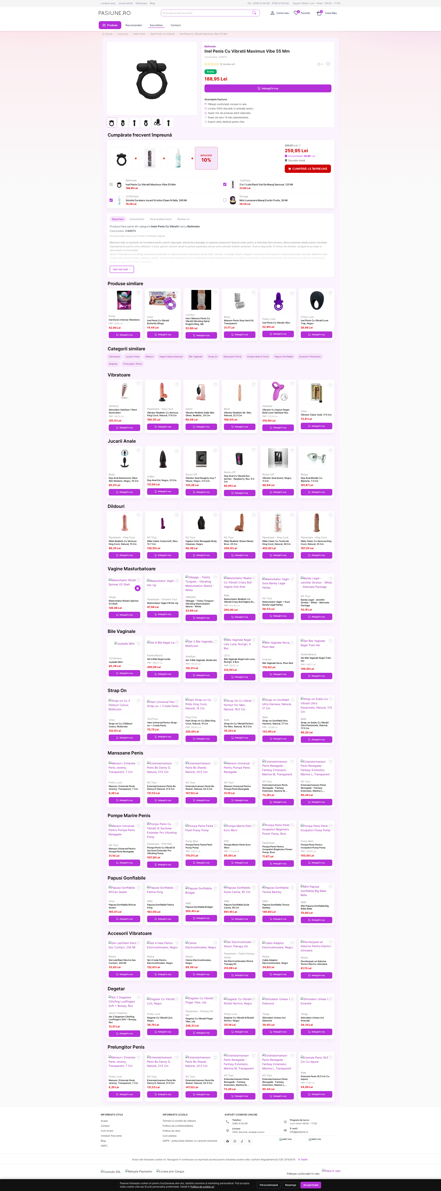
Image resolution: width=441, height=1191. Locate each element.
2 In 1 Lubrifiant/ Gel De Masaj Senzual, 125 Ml (266, 184)
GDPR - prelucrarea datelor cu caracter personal (190, 1140)
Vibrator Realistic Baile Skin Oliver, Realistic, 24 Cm (200, 414)
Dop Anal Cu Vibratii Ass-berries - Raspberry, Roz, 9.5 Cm (239, 479)
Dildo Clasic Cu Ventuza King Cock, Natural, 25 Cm (316, 542)
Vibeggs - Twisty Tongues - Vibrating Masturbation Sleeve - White (200, 603)
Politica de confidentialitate (178, 1125)
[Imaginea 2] (123, 122)
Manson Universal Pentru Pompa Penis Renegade (237, 787)
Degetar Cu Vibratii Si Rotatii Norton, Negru (239, 1019)
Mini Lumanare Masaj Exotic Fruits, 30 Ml (263, 200)
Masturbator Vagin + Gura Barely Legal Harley (276, 603)
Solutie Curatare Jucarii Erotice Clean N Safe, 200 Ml (156, 200)
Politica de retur (171, 1130)
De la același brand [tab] (161, 219)
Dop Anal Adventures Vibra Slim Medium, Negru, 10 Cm (124, 479)
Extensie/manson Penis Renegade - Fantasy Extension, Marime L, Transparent (313, 789)
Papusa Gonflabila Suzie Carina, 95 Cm (236, 906)
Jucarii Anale (133, 356)
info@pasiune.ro (299, 1131)
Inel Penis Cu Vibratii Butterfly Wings (158, 322)
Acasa (104, 1120)
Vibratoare (141, 3)
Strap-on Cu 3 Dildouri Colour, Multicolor (120, 725)
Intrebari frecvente (111, 1135)
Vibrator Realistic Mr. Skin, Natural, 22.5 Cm (238, 414)
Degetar (113, 363)
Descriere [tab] (118, 219)
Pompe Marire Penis (258, 356)
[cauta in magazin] (254, 12)
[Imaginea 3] (134, 122)
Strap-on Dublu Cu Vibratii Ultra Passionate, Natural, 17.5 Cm (315, 725)
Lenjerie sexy (108, 3)
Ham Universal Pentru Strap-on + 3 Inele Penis (162, 724)
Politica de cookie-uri (202, 1186)
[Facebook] (227, 1141)
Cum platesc (170, 1135)
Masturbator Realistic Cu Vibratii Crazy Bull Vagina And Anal (239, 602)
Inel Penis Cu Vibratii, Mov (276, 322)
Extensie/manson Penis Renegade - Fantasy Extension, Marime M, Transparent (275, 789)
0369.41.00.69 (261, 3)
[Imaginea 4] (146, 122)
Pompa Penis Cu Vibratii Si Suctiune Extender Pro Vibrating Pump (161, 850)
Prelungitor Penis (132, 363)
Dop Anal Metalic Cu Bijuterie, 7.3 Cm (311, 479)
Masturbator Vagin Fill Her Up (162, 603)
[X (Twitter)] (249, 1141)
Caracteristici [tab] (136, 219)
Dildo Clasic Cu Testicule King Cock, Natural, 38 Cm (276, 542)
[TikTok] (242, 1141)
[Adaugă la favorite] (328, 64)
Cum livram (107, 1130)
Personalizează (269, 1185)
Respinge (290, 1185)
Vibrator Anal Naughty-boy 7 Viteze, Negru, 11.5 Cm (201, 479)
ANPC (104, 1145)
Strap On (213, 356)
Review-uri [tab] (183, 219)
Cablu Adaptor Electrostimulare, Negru (275, 961)
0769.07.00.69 (280, 3)
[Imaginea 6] (168, 122)
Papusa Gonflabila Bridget (199, 907)
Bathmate (210, 46)
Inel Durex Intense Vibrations (124, 319)
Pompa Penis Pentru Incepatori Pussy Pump (313, 846)
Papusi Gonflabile (284, 356)
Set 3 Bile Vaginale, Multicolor (201, 660)
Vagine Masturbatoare (171, 356)
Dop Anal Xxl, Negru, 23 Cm (162, 480)
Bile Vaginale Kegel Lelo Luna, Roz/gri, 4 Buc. (239, 660)
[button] (110, 25)
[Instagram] (235, 1141)
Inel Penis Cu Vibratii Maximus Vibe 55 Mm (151, 184)
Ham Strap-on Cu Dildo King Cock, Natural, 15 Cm (200, 722)
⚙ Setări (302, 1159)
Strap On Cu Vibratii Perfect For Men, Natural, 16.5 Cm (238, 725)
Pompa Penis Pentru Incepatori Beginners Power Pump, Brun (277, 849)
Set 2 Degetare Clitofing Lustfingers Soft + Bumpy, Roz (123, 1019)
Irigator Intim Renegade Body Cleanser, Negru (201, 542)
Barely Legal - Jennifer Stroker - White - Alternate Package (315, 602)
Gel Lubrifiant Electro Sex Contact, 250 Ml (122, 961)
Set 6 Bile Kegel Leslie (158, 659)
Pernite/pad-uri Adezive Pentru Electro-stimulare (314, 963)
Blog (152, 3)
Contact (176, 25)
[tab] (280, 13)
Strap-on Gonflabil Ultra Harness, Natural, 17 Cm (275, 722)
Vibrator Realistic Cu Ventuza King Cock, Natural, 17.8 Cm (162, 414)
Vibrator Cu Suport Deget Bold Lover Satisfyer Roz (275, 411)
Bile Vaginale (195, 356)
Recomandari (134, 25)
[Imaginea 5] (157, 122)
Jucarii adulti (125, 3)
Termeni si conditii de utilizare (179, 1120)
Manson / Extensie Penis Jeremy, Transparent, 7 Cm (123, 787)
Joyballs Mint (116, 662)
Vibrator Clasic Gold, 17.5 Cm (316, 414)
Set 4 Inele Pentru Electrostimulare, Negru (160, 961)
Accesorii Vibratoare (310, 356)
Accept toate (310, 1185)
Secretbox (156, 25)
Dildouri (149, 356)
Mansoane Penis (232, 356)
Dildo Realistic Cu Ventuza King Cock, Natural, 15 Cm (123, 542)
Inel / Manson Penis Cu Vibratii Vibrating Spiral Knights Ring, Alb (198, 321)
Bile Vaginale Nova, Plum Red (277, 663)
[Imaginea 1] (112, 122)
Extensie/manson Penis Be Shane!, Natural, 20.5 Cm (200, 787)
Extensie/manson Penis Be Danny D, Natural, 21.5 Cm (161, 787)
